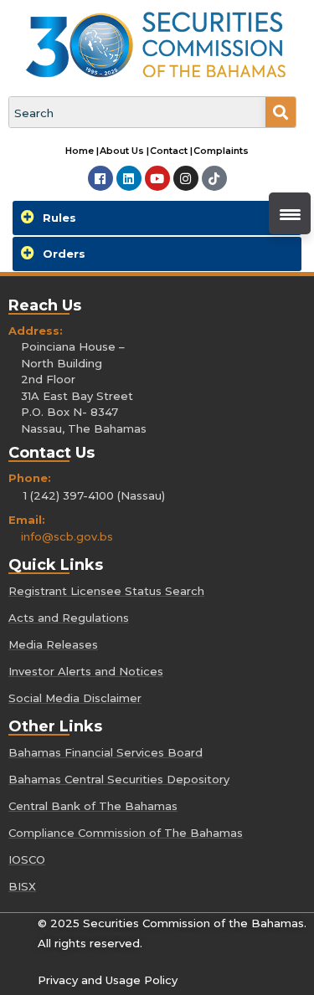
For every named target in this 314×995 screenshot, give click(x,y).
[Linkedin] (129, 178)
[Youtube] (157, 178)
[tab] (157, 218)
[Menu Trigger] (290, 213)
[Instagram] (185, 178)
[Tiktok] (214, 178)
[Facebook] (100, 178)
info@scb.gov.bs (67, 536)
